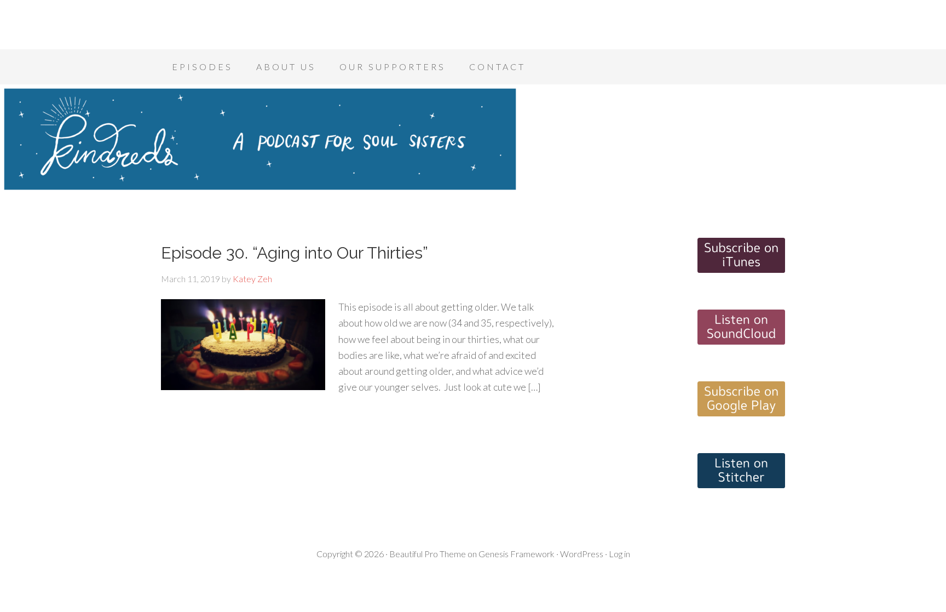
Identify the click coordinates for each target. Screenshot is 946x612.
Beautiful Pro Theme (427, 553)
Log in (619, 553)
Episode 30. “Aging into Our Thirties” (294, 252)
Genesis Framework (516, 553)
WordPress (581, 553)
